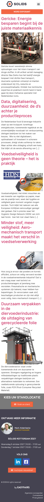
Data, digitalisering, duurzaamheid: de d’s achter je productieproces (21, 108)
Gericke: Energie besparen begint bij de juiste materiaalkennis (22, 23)
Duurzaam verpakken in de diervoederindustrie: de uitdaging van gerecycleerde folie (21, 313)
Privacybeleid (37, 498)
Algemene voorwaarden (34, 493)
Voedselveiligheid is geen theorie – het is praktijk (20, 159)
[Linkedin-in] (18, 461)
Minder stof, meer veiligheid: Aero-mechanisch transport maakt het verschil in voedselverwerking (21, 232)
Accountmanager (22, 430)
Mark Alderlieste (22, 428)
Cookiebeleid (38, 495)
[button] (39, 4)
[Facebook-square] (26, 461)
